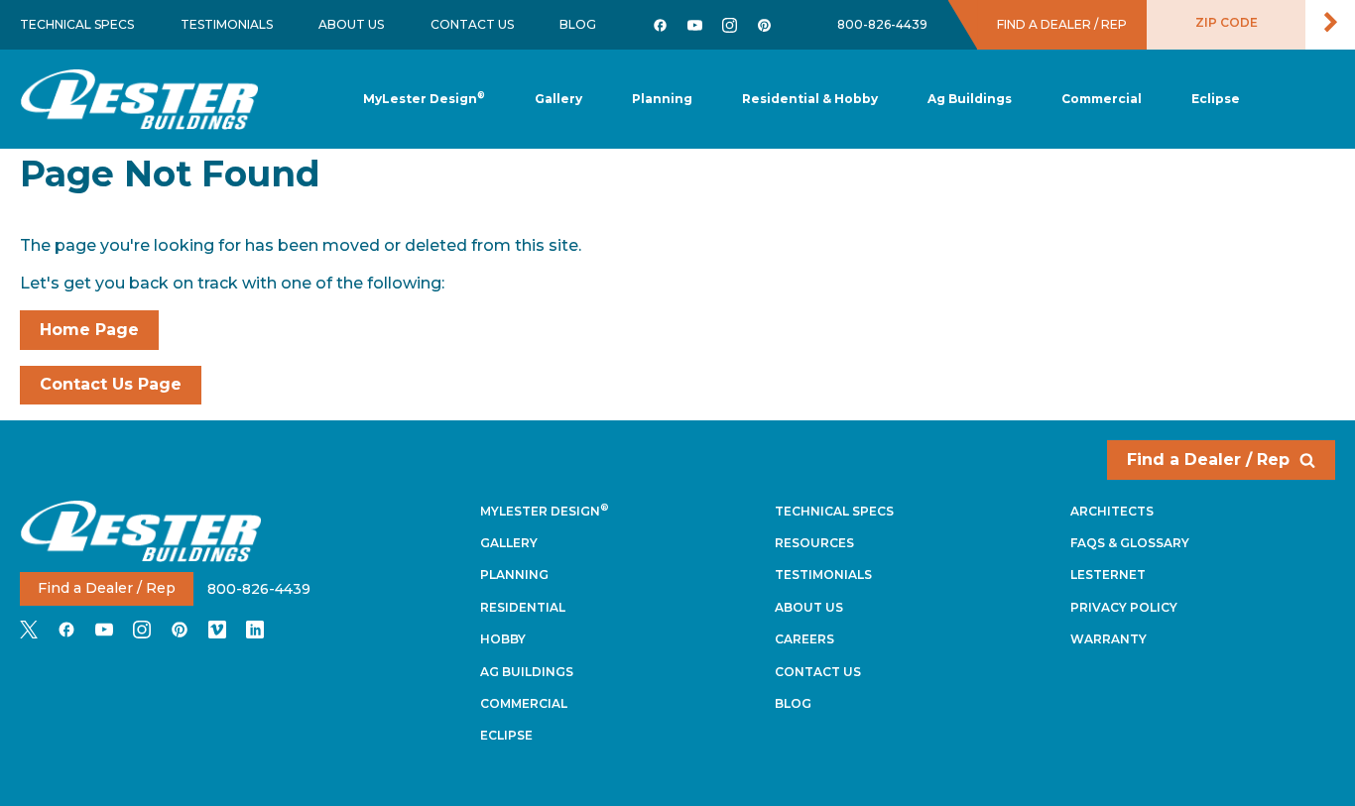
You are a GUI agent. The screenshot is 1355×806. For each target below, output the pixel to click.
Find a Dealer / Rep (1208, 459)
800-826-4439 (882, 24)
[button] (662, 99)
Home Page (89, 329)
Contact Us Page (111, 384)
